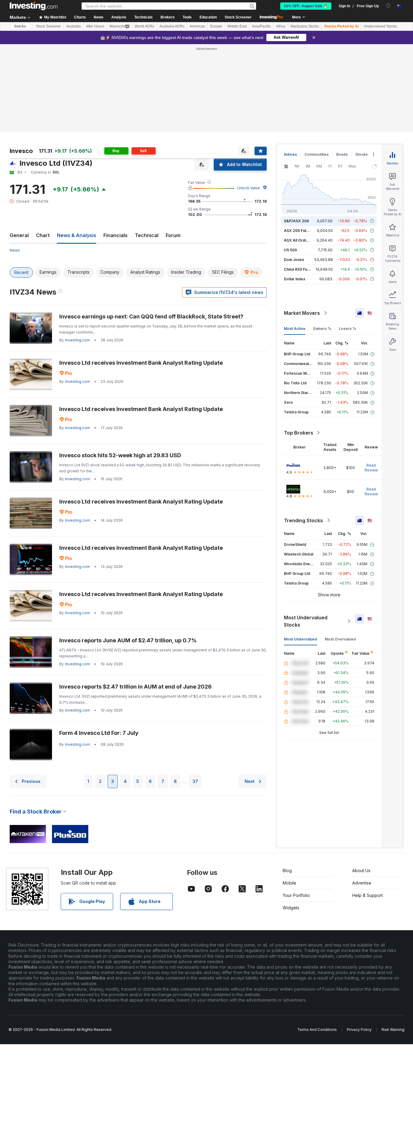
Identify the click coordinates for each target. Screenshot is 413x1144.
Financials (115, 235)
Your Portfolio (296, 895)
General (19, 235)
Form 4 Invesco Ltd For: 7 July (98, 733)
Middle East (237, 26)
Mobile (289, 882)
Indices (290, 154)
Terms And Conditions (317, 1029)
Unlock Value (248, 188)
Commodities (316, 154)
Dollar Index (294, 279)
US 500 (290, 250)
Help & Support (367, 895)
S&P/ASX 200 (296, 221)
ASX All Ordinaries (300, 240)
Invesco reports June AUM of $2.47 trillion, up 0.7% (128, 640)
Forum (173, 235)
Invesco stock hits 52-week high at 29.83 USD (120, 455)
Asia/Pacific (261, 26)
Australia (73, 26)
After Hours (95, 26)
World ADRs (144, 26)
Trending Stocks (303, 520)
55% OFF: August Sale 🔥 (306, 6)
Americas (197, 26)
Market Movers (302, 313)
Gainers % (322, 328)
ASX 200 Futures (299, 230)
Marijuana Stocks (305, 26)
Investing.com (77, 340)
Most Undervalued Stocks (305, 621)
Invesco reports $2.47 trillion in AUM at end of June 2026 (135, 686)
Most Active (294, 328)
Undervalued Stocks (380, 26)
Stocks (20, 26)
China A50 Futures (300, 269)
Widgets (291, 907)
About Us (361, 870)
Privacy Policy (359, 1029)
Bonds (342, 154)
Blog (287, 870)
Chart (43, 235)
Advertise (361, 882)
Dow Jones (294, 259)
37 (195, 781)
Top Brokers (298, 433)
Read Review (371, 467)
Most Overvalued (340, 639)
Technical (146, 235)
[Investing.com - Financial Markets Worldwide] (33, 6)
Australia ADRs (172, 26)
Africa (280, 26)
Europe (216, 26)
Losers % (347, 328)
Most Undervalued (300, 639)
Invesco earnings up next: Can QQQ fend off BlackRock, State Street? (151, 316)
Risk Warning (393, 1029)
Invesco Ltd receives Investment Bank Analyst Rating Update (141, 363)
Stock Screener (238, 17)
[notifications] (388, 5)
